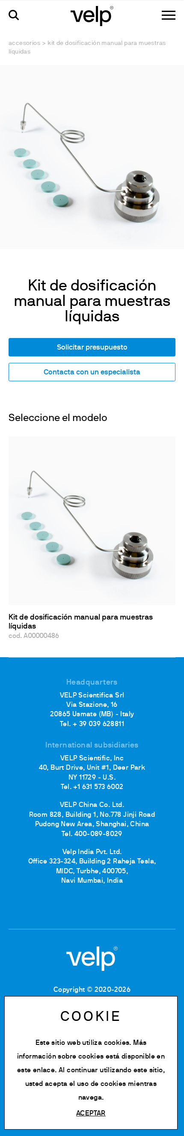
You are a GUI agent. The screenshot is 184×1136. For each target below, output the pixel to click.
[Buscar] (14, 15)
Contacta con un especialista (92, 372)
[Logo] (92, 15)
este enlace (36, 1071)
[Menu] (168, 15)
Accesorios (24, 43)
